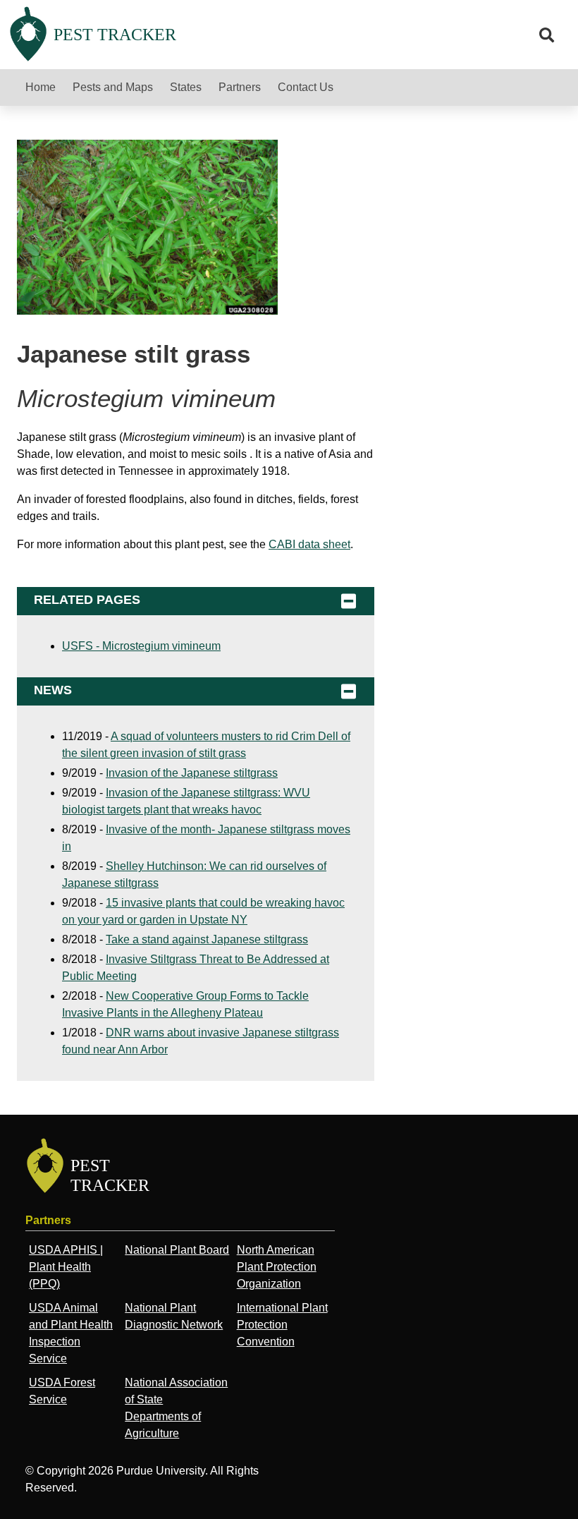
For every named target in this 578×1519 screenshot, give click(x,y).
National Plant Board (177, 1250)
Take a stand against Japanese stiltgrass (207, 939)
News (53, 690)
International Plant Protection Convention (282, 1325)
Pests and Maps (113, 87)
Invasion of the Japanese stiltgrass (192, 773)
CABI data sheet (309, 544)
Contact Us (305, 87)
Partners (240, 87)
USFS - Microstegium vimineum (141, 646)
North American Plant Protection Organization (276, 1267)
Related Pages (87, 600)
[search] (547, 35)
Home (40, 87)
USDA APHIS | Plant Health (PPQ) (66, 1267)
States (186, 87)
